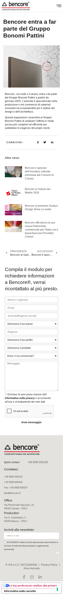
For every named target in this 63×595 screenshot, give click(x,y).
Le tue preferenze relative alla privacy (33, 585)
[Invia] (57, 552)
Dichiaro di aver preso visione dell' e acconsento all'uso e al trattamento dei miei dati (28, 398)
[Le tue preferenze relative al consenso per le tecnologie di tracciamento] (57, 589)
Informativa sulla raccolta (20, 591)
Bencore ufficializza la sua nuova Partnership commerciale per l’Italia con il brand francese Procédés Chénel (41, 229)
